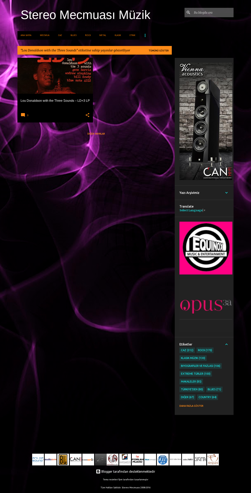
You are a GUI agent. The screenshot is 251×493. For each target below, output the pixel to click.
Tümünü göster (159, 50)
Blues (73, 35)
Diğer (187, 397)
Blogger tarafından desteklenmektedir (128, 471)
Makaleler (191, 381)
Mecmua (44, 35)
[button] (87, 115)
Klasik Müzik (192, 358)
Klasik (118, 35)
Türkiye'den (191, 389)
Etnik (132, 35)
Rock (88, 35)
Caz (60, 35)
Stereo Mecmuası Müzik (85, 15)
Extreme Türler (195, 373)
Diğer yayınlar (96, 133)
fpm (120, 479)
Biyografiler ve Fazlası (200, 365)
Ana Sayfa (26, 35)
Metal (102, 35)
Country (207, 397)
